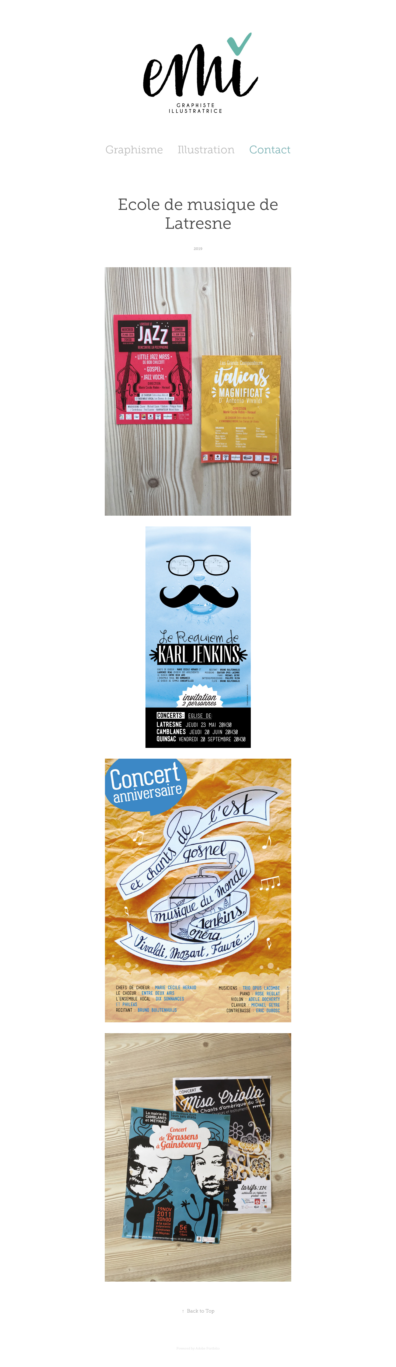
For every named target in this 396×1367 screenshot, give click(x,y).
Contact (270, 150)
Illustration (206, 150)
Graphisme (134, 150)
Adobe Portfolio (208, 1348)
